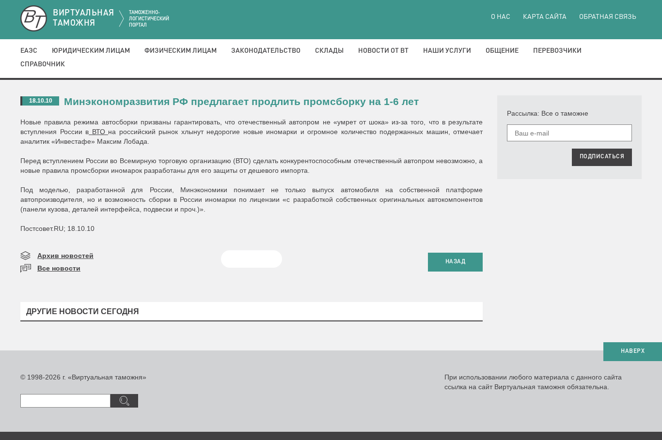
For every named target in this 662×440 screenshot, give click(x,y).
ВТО (98, 132)
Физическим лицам (180, 50)
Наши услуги (447, 50)
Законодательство (265, 50)
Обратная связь (607, 17)
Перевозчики (557, 50)
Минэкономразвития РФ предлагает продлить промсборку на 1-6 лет (241, 101)
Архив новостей (65, 255)
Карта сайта (545, 17)
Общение (502, 50)
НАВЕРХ (633, 351)
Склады (329, 50)
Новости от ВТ (383, 50)
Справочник (42, 64)
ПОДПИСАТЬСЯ (602, 157)
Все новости (58, 268)
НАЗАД (455, 262)
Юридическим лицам (91, 50)
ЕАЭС (28, 50)
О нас (500, 17)
